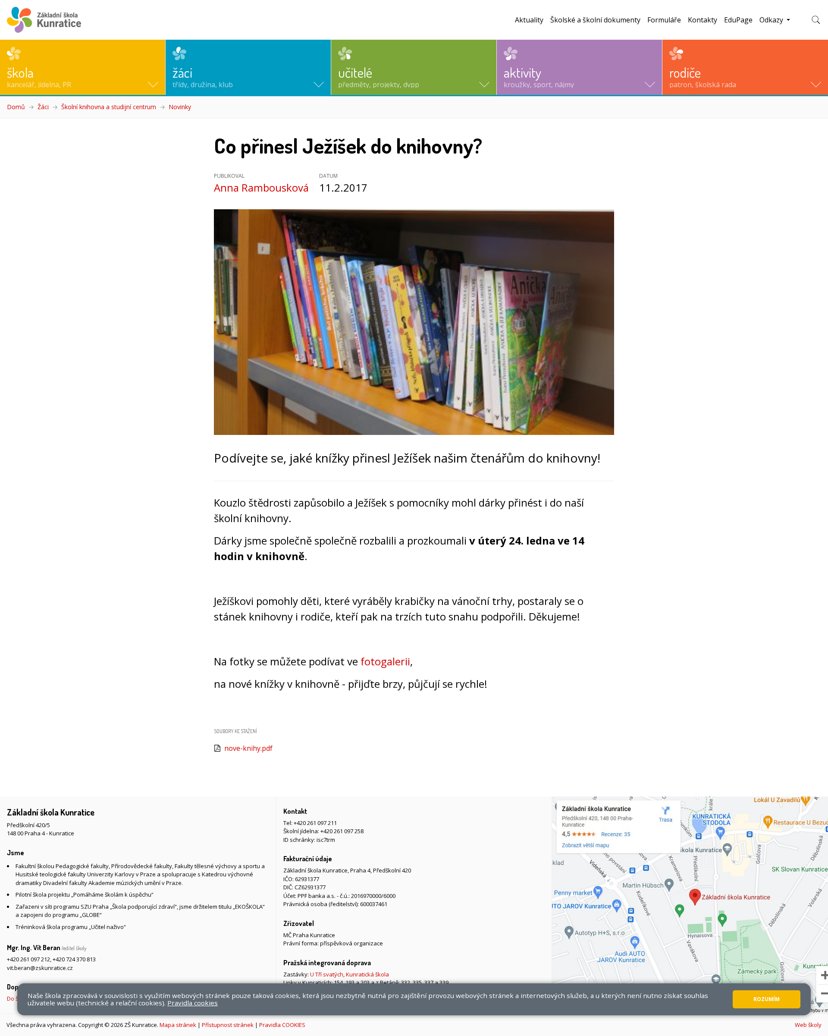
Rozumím (766, 999)
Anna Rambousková (261, 187)
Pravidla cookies (192, 1002)
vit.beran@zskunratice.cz (40, 968)
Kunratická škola (367, 974)
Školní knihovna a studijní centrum (108, 107)
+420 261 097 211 (315, 823)
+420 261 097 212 (28, 959)
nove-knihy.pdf (248, 748)
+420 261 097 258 (342, 831)
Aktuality (529, 20)
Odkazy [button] (772, 20)
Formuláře (664, 20)
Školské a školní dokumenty (595, 20)
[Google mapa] (690, 905)
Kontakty (702, 20)
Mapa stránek (178, 1025)
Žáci (43, 107)
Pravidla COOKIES (282, 1025)
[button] (82, 67)
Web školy (808, 1025)
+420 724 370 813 (74, 959)
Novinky (180, 107)
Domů (16, 107)
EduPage (738, 20)
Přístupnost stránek (228, 1025)
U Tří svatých (326, 974)
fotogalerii (385, 661)
